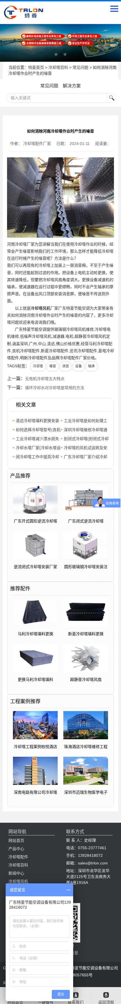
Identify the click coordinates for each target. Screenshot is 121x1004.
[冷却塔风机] (60, 43)
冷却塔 (38, 366)
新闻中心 (16, 873)
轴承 (91, 366)
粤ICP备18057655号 (74, 975)
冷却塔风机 (40, 308)
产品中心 (16, 848)
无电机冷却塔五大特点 (44, 378)
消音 (65, 366)
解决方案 (72, 85)
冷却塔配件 (18, 857)
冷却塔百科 (58, 67)
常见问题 (80, 67)
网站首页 (16, 840)
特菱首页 (36, 67)
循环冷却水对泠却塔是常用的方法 (54, 387)
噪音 (52, 366)
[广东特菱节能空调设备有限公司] (24, 16)
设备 (78, 366)
